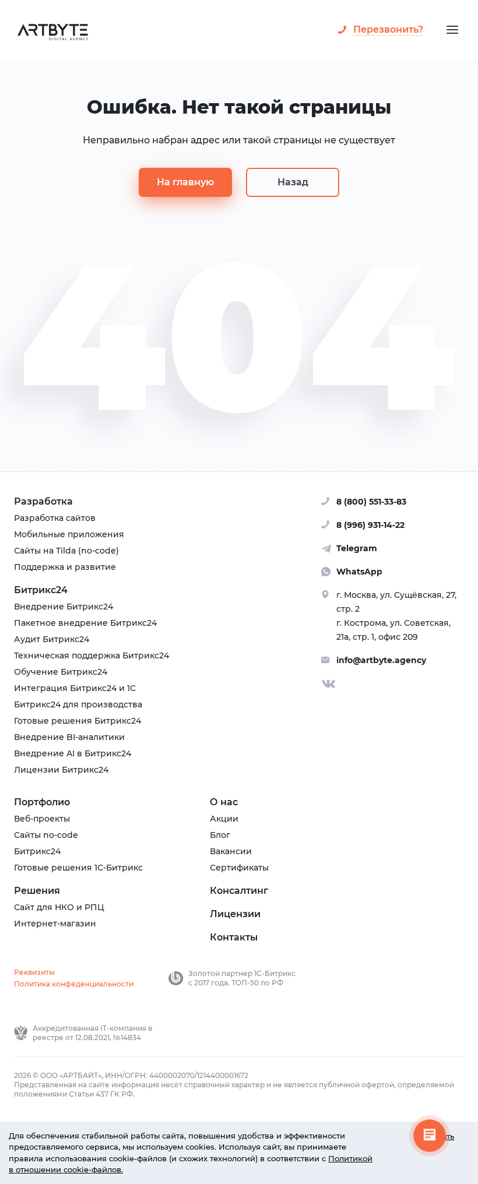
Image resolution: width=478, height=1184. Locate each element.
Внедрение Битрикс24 (63, 606)
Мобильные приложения (69, 534)
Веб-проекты (42, 818)
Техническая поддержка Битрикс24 (91, 655)
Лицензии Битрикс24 (61, 769)
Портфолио (42, 802)
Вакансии (231, 851)
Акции (224, 818)
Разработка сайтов (55, 518)
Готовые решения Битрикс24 (77, 721)
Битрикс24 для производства (78, 704)
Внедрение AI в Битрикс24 (72, 753)
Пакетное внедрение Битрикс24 (85, 623)
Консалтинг (239, 890)
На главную (185, 182)
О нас (224, 802)
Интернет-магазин (55, 923)
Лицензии (235, 913)
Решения (37, 890)
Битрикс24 (41, 589)
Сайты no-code (46, 835)
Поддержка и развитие (65, 567)
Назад (292, 182)
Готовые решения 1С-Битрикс (78, 867)
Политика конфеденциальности (73, 983)
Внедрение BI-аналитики (69, 737)
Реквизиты (34, 972)
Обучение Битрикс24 (60, 672)
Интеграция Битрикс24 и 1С (75, 688)
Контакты (234, 937)
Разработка (43, 501)
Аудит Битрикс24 (51, 639)
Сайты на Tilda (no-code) (66, 550)
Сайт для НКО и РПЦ (59, 907)
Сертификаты (239, 867)
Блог (220, 835)
